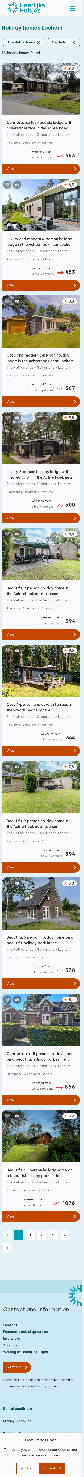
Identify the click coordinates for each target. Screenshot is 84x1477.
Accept (49, 1468)
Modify (26, 1468)
